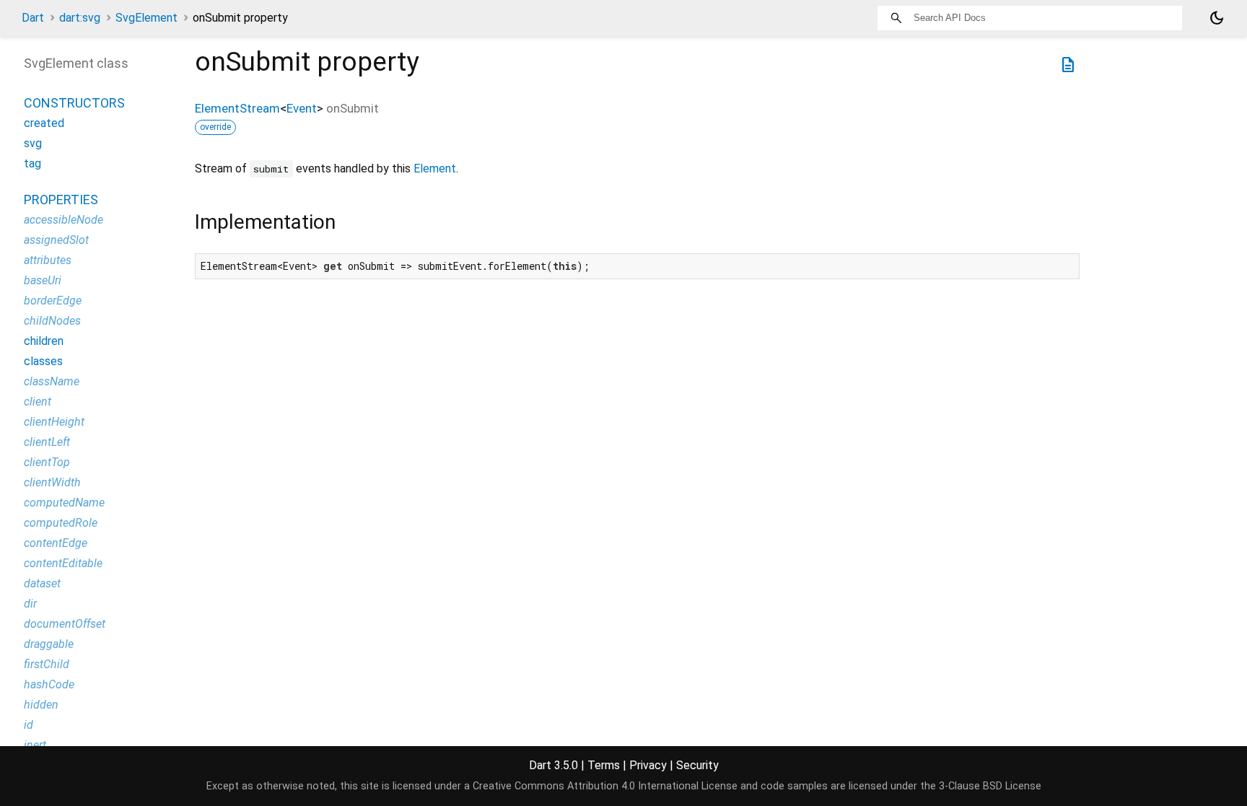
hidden (41, 704)
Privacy (648, 765)
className (51, 381)
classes (43, 361)
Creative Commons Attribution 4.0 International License (605, 786)
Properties (61, 199)
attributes (47, 260)
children (44, 341)
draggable (49, 644)
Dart (33, 18)
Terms (603, 765)
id (28, 725)
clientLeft (47, 442)
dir (30, 603)
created (44, 123)
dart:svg (79, 18)
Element (435, 168)
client (37, 401)
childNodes (52, 321)
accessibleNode (63, 220)
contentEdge (55, 543)
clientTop (47, 462)
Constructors (74, 102)
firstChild (46, 664)
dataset (42, 583)
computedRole (60, 523)
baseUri (42, 280)
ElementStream (237, 108)
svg (33, 143)
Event (301, 108)
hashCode (49, 684)
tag (32, 163)
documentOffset (64, 624)
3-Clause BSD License (990, 786)
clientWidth (52, 482)
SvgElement (146, 18)
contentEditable (63, 563)
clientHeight (54, 422)
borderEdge (53, 300)
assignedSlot (56, 240)
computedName (64, 502)
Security (697, 765)
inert (35, 745)
